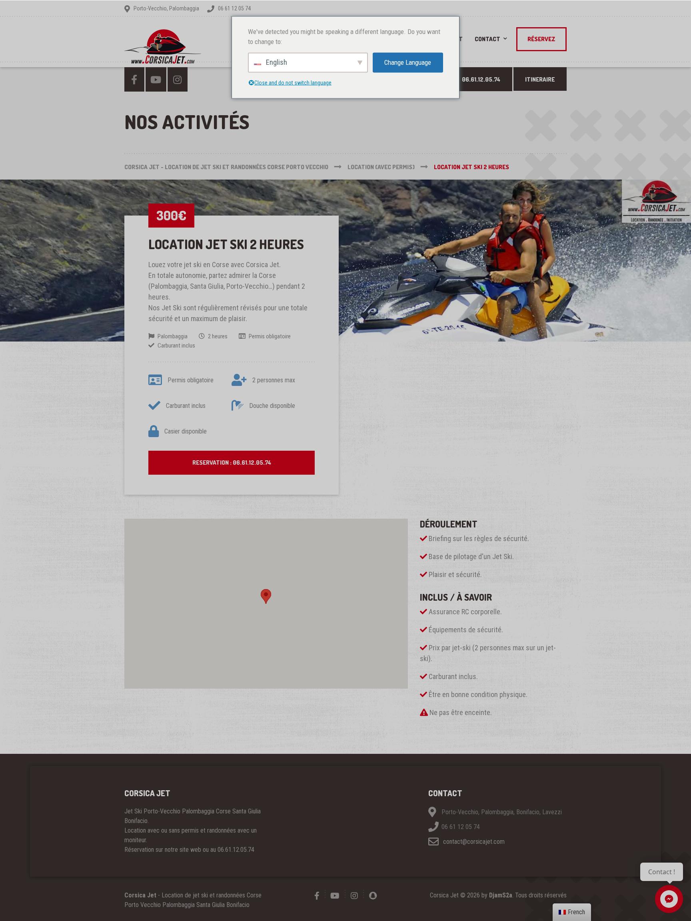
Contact (487, 39)
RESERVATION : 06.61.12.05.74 (231, 462)
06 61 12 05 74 (460, 827)
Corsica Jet (140, 895)
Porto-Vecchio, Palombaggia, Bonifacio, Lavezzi (501, 812)
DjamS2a (500, 895)
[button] (266, 596)
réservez (541, 39)
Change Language (407, 62)
